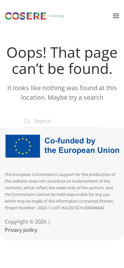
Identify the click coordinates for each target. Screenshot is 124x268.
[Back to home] (34, 16)
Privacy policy (21, 229)
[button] (116, 16)
